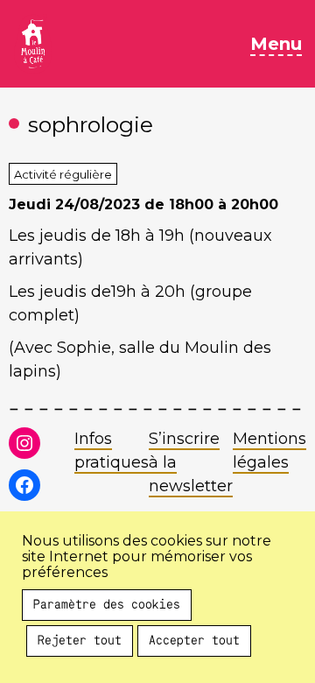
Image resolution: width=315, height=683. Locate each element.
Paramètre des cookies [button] (106, 605)
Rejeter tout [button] (80, 641)
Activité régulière (63, 174)
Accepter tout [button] (194, 641)
